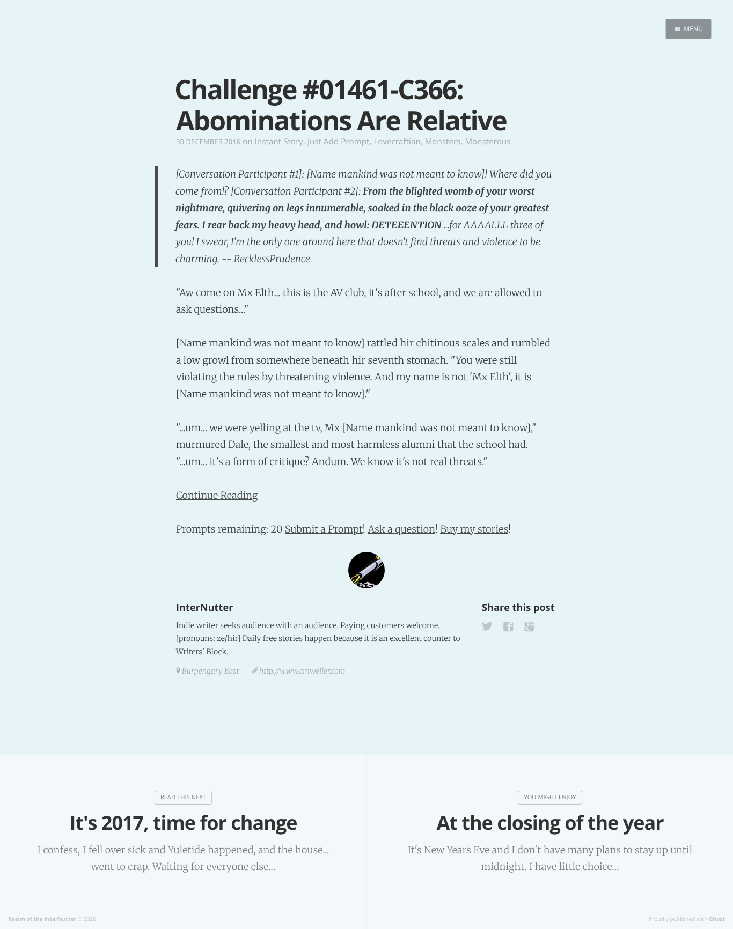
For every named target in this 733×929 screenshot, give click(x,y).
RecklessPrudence (272, 259)
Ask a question (401, 529)
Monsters (443, 141)
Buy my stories (474, 529)
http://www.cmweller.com (302, 671)
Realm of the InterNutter (42, 919)
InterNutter (204, 607)
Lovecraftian (396, 141)
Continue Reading (217, 495)
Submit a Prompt (324, 529)
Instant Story (279, 141)
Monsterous (487, 141)
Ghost (717, 919)
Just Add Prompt (338, 141)
